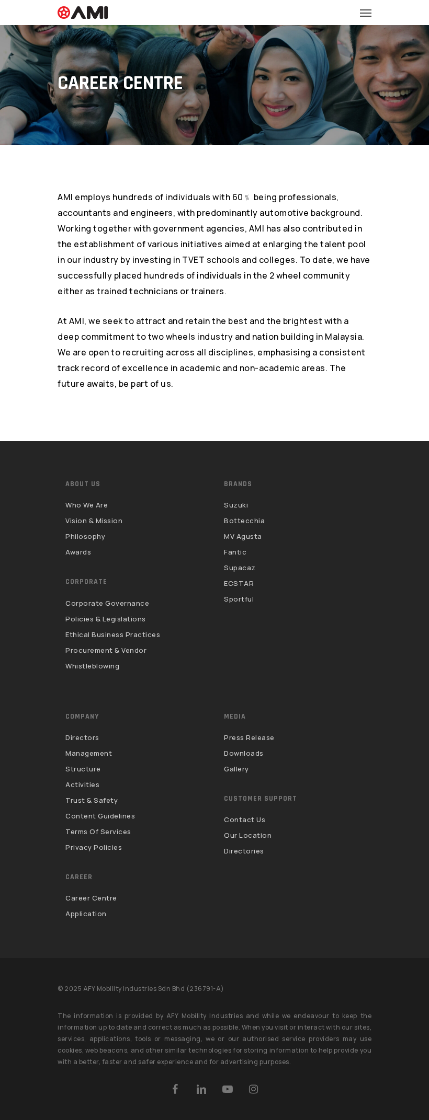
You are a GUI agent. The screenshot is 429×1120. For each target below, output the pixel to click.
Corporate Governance (107, 603)
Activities (82, 784)
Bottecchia (244, 520)
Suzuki (236, 505)
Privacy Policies (93, 847)
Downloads (244, 753)
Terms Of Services (98, 831)
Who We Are (86, 505)
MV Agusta (243, 536)
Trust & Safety (91, 800)
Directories (244, 851)
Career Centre (91, 898)
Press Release (249, 738)
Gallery (236, 768)
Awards (78, 552)
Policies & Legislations (105, 618)
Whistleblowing (92, 666)
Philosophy (85, 536)
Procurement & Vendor (105, 650)
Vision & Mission (93, 520)
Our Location (248, 835)
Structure (83, 768)
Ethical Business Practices (112, 634)
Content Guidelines (100, 816)
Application (86, 913)
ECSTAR (239, 583)
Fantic (235, 552)
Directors (82, 738)
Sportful (239, 599)
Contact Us (244, 820)
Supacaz (240, 567)
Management (88, 753)
